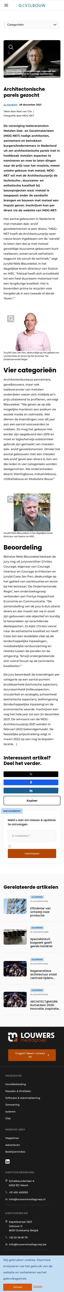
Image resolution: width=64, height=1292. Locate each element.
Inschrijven (32, 853)
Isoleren (10, 1111)
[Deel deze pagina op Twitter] (31, 774)
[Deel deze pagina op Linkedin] (31, 790)
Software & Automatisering (22, 1098)
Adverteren (12, 1145)
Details (37, 1286)
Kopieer (32, 800)
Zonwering (12, 1104)
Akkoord (17, 1287)
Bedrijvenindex (15, 1151)
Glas (8, 1118)
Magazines (12, 1138)
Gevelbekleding (15, 1084)
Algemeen (10, 105)
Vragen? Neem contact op (30, 1055)
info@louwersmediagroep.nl (27, 1199)
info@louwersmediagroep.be (27, 1244)
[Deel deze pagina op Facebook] (31, 782)
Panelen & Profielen (18, 1091)
